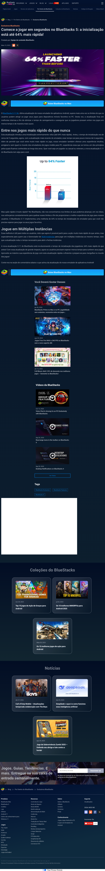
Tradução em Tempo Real (38, 821)
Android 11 (4, 814)
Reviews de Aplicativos (27, 9)
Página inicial (7, 9)
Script (32, 834)
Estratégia (4, 850)
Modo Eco (34, 819)
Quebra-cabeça (5, 837)
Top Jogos (4, 827)
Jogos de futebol (6, 852)
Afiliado (65, 3)
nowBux (3, 807)
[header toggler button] (102, 3)
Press (59, 811)
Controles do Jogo (36, 802)
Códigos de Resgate (87, 9)
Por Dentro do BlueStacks (44, 9)
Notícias (75, 9)
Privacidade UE (40, 863)
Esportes (3, 847)
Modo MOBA (35, 807)
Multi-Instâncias (48, 237)
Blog (42, 3)
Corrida (3, 840)
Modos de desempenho (38, 829)
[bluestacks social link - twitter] (99, 812)
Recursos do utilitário (37, 841)
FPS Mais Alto (35, 836)
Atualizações (88, 802)
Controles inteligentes (37, 824)
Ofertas (3, 811)
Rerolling (33, 826)
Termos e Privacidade (7, 863)
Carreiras (60, 809)
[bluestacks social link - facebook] (95, 812)
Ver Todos (52, 475)
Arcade (3, 835)
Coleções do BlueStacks (63, 9)
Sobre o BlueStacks (63, 802)
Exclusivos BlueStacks (40, 20)
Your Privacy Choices (54, 870)
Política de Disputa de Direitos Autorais (24, 863)
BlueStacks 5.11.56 (11, 113)
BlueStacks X (40, 495)
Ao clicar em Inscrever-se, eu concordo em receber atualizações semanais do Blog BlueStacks (78, 776)
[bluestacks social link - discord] (86, 812)
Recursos (20, 3)
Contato (60, 807)
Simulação (4, 845)
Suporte (75, 3)
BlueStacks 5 (5, 804)
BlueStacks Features (60, 490)
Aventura (4, 832)
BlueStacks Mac (6, 802)
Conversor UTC (35, 844)
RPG (2, 842)
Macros (33, 816)
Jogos (31, 3)
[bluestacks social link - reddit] (90, 812)
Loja (53, 3)
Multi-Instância (35, 809)
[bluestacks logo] (8, 3)
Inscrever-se (95, 771)
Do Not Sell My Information (52, 863)
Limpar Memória (36, 831)
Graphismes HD (36, 839)
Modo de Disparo (36, 804)
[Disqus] (39, 526)
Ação (2, 830)
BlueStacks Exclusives (43, 490)
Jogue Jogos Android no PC (66, 820)
